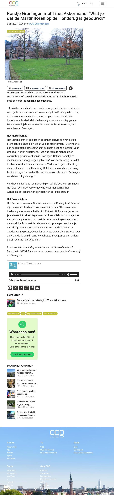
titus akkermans (50, 314)
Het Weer (11, 458)
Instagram (11, 473)
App (9, 450)
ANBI (42, 482)
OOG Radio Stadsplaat (83, 453)
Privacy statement (48, 488)
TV (41, 442)
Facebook (11, 470)
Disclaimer (44, 485)
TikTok (10, 485)
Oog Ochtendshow (34, 314)
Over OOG (45, 466)
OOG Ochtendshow (39, 23)
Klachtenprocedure (48, 479)
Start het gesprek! (22, 354)
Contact (43, 470)
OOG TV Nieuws (47, 450)
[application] (44, 274)
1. (22, 280)
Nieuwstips (12, 447)
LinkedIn (10, 482)
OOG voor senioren (48, 453)
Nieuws (10, 442)
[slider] (74, 274)
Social (10, 466)
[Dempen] (67, 274)
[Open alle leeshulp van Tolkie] (71, 88)
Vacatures (44, 473)
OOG (23, 314)
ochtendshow (13, 314)
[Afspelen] (12, 274)
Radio (77, 442)
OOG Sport (78, 450)
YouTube (11, 476)
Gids (42, 447)
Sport (9, 456)
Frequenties (45, 476)
